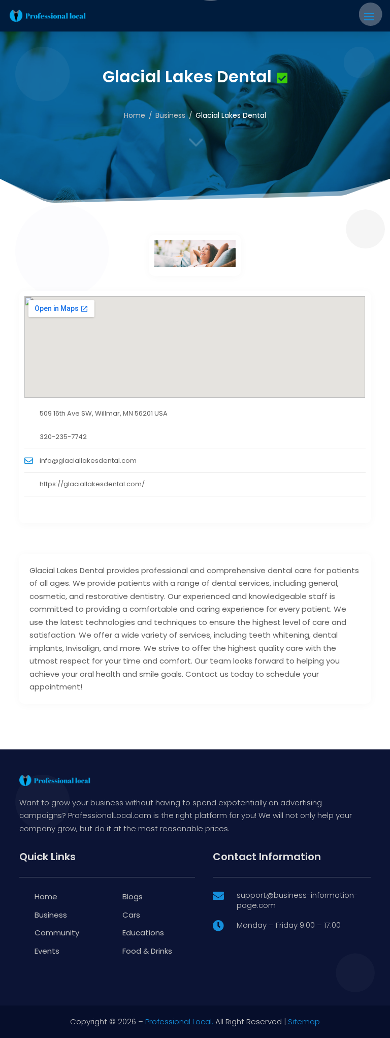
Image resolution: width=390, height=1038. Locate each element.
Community (57, 932)
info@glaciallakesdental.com (88, 460)
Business (170, 115)
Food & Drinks (147, 951)
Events (47, 951)
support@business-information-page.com (297, 900)
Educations (143, 932)
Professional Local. (179, 1021)
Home (134, 115)
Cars (131, 914)
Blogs (132, 896)
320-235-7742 (63, 437)
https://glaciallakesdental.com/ (92, 484)
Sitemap (304, 1021)
